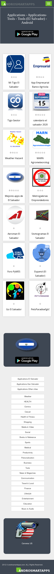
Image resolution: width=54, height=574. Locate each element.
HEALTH (27, 401)
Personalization (27, 457)
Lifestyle (27, 493)
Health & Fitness (28, 416)
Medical (27, 447)
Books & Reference (28, 437)
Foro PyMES (13, 271)
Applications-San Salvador (28, 384)
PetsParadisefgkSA (41, 309)
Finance (27, 488)
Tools (27, 468)
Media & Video (28, 427)
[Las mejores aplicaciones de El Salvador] (27, 33)
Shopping (28, 422)
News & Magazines (28, 473)
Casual (28, 411)
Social (27, 432)
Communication (27, 478)
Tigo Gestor (13, 120)
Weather (27, 396)
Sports (27, 442)
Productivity (28, 452)
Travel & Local (28, 483)
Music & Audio (28, 508)
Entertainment (28, 498)
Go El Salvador (14, 309)
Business (28, 462)
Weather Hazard (14, 158)
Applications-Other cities (27, 389)
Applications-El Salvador (28, 378)
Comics (27, 406)
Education (27, 503)
